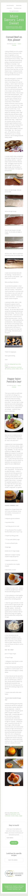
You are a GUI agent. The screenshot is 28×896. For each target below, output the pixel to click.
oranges (20, 815)
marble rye (9, 368)
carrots (18, 814)
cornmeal (12, 815)
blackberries (13, 367)
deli (5, 368)
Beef (14, 364)
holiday (16, 815)
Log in (19, 889)
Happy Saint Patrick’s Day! (14, 380)
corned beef (18, 367)
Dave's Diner (18, 364)
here (10, 170)
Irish (18, 812)
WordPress (15, 889)
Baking (11, 364)
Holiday (15, 812)
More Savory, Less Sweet (14, 19)
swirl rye (21, 368)
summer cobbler (15, 368)
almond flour (13, 814)
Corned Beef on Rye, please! (14, 38)
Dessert (6, 365)
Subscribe (14, 843)
